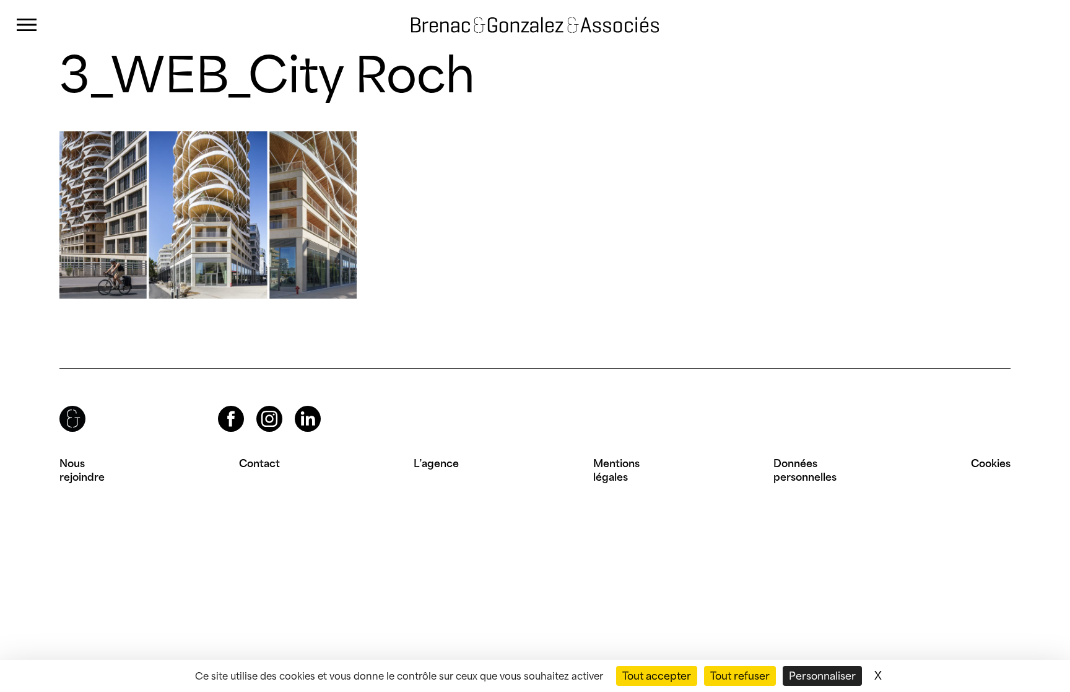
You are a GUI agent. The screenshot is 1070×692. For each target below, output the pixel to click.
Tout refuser (740, 676)
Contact (259, 463)
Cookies (991, 463)
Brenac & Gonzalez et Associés (502, 24)
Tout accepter (656, 676)
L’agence (436, 463)
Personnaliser (822, 676)
